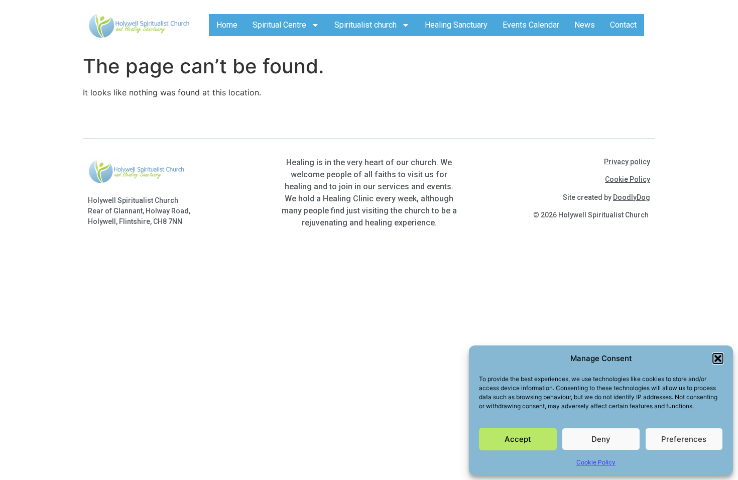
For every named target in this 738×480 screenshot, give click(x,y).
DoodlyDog (631, 197)
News (584, 25)
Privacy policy (627, 162)
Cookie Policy (596, 462)
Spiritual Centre (279, 25)
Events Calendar (531, 25)
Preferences (683, 439)
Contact (623, 25)
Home (226, 25)
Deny (600, 439)
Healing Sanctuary (456, 25)
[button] (718, 358)
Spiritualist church (365, 25)
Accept (518, 439)
